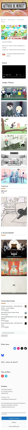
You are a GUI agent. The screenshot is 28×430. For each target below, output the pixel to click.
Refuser (14, 422)
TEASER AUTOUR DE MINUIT (14, 212)
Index (14, 292)
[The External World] (14, 92)
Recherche (4, 335)
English (5, 191)
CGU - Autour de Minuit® (9, 362)
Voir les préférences (14, 426)
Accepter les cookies (14, 418)
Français (5, 190)
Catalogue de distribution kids (14, 274)
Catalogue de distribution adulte (14, 256)
